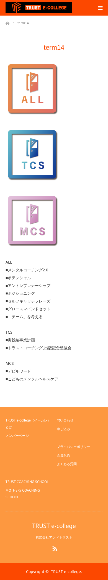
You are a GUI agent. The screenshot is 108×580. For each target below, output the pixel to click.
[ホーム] (7, 22)
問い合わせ (65, 420)
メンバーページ (17, 435)
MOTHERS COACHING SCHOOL (23, 493)
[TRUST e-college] (39, 7)
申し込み (63, 429)
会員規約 (63, 455)
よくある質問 (67, 464)
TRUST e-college (54, 526)
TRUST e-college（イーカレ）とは (28, 423)
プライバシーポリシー (73, 446)
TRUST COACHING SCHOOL (27, 481)
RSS (54, 547)
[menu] (100, 8)
